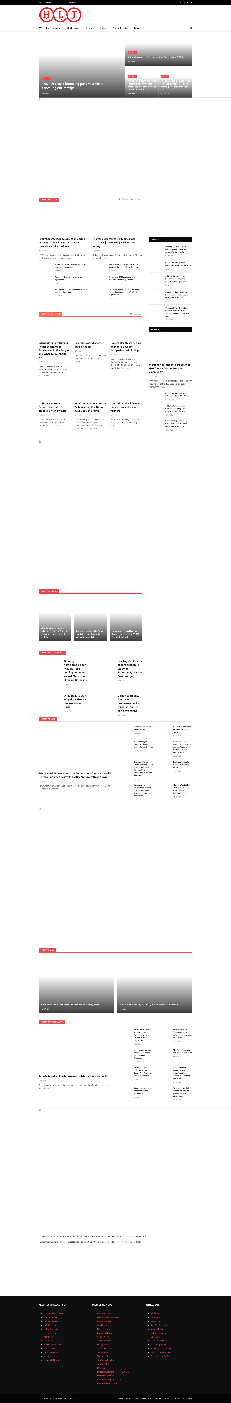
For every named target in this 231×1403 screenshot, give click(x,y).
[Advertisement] (143, 14)
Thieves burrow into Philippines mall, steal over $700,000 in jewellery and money (114, 242)
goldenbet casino (154, 1242)
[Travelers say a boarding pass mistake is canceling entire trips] (82, 65)
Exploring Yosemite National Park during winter (181, 765)
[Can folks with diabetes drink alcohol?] (90, 329)
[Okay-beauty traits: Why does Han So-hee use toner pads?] (50, 700)
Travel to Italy (50, 1333)
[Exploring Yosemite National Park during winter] (164, 765)
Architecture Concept (53, 1313)
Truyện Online (103, 1364)
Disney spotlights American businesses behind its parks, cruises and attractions (129, 703)
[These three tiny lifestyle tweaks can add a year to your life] (126, 390)
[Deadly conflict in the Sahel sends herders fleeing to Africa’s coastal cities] (90, 619)
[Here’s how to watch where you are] (124, 729)
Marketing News (105, 1313)
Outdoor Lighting (158, 1333)
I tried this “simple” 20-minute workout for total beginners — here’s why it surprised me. (124, 292)
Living (103, 28)
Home (120, 1398)
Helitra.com (70, 1398)
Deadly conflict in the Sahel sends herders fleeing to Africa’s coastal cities (89, 634)
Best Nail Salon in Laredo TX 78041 (113, 1372)
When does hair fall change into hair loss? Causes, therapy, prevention (181, 1092)
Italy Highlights (51, 1325)
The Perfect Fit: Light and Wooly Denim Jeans (182, 1051)
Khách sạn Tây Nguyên (161, 1348)
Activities (46, 78)
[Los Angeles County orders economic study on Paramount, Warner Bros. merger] (103, 666)
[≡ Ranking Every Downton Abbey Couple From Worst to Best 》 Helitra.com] (124, 1070)
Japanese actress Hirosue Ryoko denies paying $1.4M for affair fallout (125, 634)
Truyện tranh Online (105, 1360)
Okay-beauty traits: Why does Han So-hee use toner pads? (76, 701)
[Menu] (40, 28)
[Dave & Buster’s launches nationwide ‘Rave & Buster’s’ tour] (156, 266)
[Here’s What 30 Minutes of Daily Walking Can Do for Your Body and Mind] (90, 390)
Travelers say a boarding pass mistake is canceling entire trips (72, 86)
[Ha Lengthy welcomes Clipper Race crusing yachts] (164, 729)
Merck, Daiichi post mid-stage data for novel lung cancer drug (70, 266)
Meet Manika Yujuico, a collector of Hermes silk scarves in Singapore (143, 1054)
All (119, 199)
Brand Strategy (104, 1321)
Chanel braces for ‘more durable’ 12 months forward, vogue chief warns (182, 1033)
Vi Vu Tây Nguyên (159, 1341)
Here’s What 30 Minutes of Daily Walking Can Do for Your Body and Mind (90, 407)
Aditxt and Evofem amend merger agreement (68, 278)
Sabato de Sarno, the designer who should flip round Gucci (142, 1091)
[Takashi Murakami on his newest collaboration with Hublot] (76, 1050)
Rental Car (155, 1321)
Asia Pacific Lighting (160, 1325)
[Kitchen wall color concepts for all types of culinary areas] (76, 984)
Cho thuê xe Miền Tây (160, 1356)
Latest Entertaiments (52, 653)
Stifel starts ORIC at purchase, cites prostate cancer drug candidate (123, 278)
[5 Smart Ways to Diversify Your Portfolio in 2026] (158, 49)
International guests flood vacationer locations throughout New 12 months (124, 266)
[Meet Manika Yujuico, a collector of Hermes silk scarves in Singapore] (124, 1053)
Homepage (61, 2)
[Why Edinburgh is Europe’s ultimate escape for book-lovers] (124, 744)
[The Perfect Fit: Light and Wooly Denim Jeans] (164, 1053)
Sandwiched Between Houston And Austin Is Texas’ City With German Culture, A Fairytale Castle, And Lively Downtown (75, 775)
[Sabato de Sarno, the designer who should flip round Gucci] (124, 1091)
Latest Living (47, 950)
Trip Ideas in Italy (51, 1341)
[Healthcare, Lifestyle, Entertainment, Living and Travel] (60, 15)
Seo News (102, 1325)
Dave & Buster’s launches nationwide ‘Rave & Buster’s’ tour (178, 264)
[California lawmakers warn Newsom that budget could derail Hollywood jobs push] (156, 279)
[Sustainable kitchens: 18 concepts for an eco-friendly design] (46, 292)
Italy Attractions (51, 1329)
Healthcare (72, 28)
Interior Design (50, 1317)
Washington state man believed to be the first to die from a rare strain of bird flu (54, 633)
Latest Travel (48, 719)
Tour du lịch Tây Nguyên (161, 1352)
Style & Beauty (120, 28)
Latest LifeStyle (49, 591)
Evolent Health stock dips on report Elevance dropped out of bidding (125, 346)
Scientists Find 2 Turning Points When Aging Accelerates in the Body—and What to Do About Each (54, 350)
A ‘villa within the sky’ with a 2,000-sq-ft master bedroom (149, 1004)
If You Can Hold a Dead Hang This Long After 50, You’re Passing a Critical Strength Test (175, 85)
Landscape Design (52, 1321)
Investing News (51, 1356)
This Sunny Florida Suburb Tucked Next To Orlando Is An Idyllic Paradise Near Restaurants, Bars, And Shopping (143, 769)
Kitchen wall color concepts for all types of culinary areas (70, 1004)
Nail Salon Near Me (105, 1376)
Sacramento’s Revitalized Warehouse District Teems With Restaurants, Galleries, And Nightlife (143, 790)
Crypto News (50, 1348)
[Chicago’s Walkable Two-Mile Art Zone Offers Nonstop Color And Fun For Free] (164, 788)
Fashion (125, 199)
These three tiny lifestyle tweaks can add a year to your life (125, 407)
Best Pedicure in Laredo (108, 1383)
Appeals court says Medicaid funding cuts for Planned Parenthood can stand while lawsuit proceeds (142, 85)
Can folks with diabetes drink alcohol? (88, 345)
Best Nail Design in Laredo (109, 1379)
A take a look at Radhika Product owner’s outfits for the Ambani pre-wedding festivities (182, 1073)
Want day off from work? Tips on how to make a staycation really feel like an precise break (182, 747)
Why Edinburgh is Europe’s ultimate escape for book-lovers (143, 744)
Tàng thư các (103, 1356)
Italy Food (48, 1337)
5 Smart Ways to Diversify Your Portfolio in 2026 (155, 57)
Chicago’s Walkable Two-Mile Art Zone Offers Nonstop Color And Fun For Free (181, 789)
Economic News (51, 1360)
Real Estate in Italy (52, 1344)
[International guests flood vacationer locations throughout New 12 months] (99, 267)
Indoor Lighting (158, 1329)
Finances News (51, 1352)
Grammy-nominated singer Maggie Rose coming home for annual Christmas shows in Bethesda (75, 670)
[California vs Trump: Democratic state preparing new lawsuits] (54, 390)
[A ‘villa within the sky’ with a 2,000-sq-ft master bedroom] (154, 984)
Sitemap (72, 2)
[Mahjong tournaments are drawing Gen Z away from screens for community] (156, 249)
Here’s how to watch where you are (142, 728)
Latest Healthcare (50, 314)
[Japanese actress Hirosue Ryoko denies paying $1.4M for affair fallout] (126, 619)
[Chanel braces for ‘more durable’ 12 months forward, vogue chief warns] (164, 1032)
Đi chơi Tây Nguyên (159, 1344)
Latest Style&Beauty (52, 1022)
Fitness (165, 76)
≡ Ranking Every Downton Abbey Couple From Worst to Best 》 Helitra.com (143, 1072)
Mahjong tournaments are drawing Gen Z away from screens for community (175, 250)
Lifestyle (89, 28)
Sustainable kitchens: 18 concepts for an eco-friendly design (71, 291)
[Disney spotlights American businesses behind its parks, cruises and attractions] (103, 700)
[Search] (191, 28)
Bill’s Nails (101, 1368)
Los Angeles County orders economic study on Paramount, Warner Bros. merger (130, 669)
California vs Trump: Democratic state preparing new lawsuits (52, 407)
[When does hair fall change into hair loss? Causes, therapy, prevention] (164, 1091)
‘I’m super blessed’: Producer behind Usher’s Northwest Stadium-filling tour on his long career (177, 312)
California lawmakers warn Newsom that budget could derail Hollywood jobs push (176, 279)
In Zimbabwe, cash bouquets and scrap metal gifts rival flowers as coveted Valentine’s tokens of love (62, 242)
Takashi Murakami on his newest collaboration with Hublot (74, 1076)
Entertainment (53, 28)
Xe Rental (155, 1313)
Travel (137, 28)
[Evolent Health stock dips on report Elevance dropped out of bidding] (126, 329)
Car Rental (155, 1317)
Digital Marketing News (108, 1317)
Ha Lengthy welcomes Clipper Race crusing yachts (182, 729)
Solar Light (155, 1337)
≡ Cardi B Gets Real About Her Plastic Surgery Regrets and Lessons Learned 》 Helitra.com (142, 1035)
